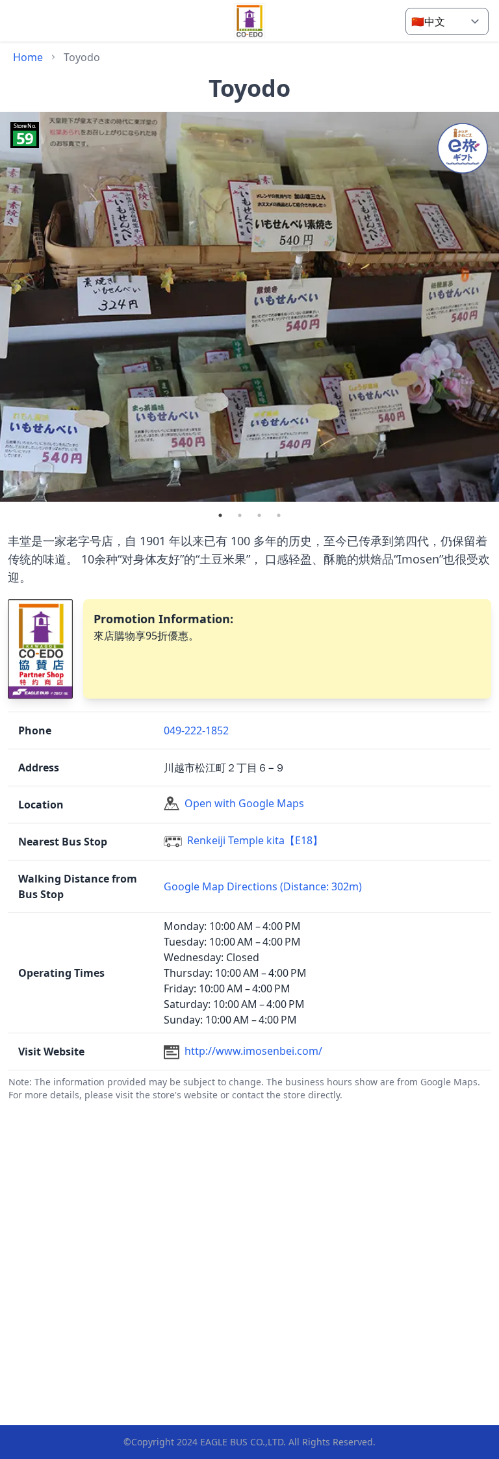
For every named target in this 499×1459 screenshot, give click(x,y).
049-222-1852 (196, 730)
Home (28, 57)
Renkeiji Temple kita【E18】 (255, 840)
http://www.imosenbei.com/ (253, 1051)
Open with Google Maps (244, 803)
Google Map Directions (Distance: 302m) (263, 886)
